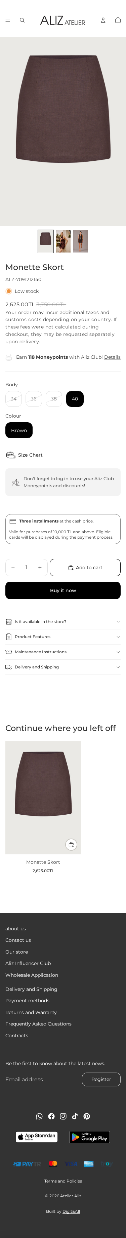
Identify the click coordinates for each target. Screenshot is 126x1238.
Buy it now (63, 590)
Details (112, 357)
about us (15, 929)
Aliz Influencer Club (28, 963)
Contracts (16, 1035)
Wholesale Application (31, 975)
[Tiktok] (75, 1116)
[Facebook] (51, 1116)
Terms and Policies (63, 1181)
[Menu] (7, 20)
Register (101, 1079)
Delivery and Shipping (37, 666)
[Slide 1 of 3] (45, 241)
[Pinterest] (87, 1116)
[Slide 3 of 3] (80, 241)
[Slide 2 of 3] (63, 241)
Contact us (18, 940)
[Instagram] (63, 1116)
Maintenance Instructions (41, 651)
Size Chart (30, 455)
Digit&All (71, 1211)
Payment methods (27, 1001)
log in (62, 478)
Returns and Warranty (31, 1012)
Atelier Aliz (70, 1195)
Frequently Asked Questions (38, 1024)
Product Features (32, 636)
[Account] (103, 20)
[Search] (22, 20)
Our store (16, 952)
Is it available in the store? (41, 621)
